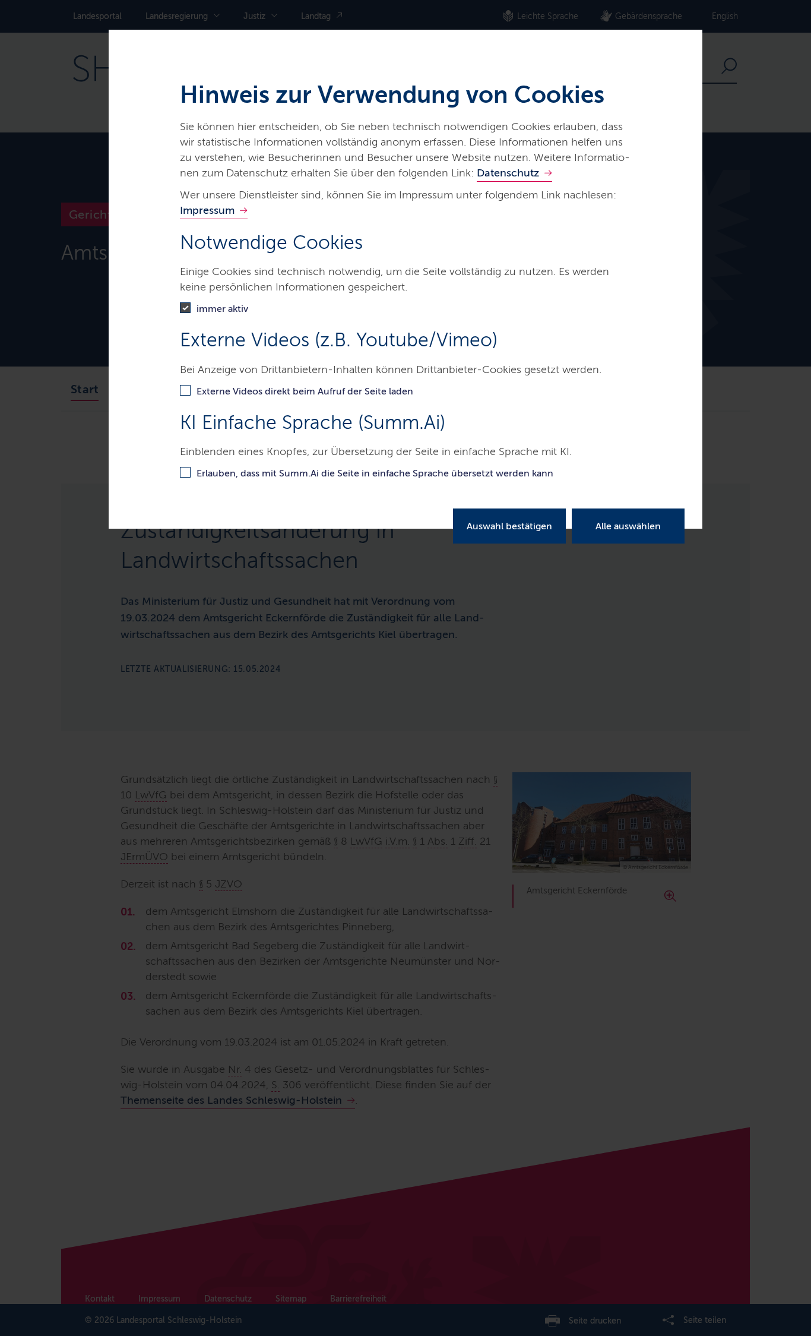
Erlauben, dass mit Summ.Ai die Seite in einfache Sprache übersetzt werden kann (375, 473)
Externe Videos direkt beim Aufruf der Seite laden (305, 391)
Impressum (207, 210)
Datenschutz (508, 172)
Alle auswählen (628, 526)
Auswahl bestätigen (509, 526)
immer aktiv (222, 308)
